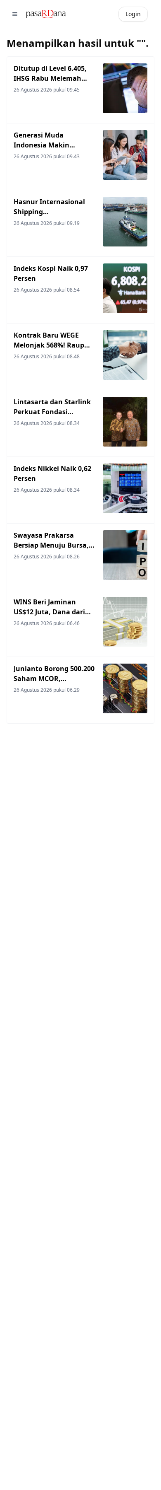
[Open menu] (15, 14)
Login (133, 14)
